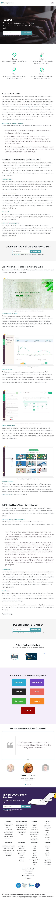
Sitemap (43, 894)
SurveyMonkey (47, 825)
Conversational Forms (8, 832)
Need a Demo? (31, 35)
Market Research (34, 836)
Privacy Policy (31, 894)
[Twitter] (25, 868)
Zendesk (34, 850)
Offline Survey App (8, 853)
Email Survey (8, 855)
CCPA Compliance (47, 860)
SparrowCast (21, 857)
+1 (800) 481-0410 (28, 873)
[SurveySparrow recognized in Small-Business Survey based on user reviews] (14, 657)
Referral (47, 855)
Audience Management (8, 836)
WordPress (34, 862)
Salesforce (34, 857)
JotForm (47, 839)
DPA (47, 857)
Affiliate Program (47, 862)
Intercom (34, 855)
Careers (47, 848)
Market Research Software (8, 850)
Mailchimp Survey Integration (34, 859)
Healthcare (34, 823)
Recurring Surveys (8, 829)
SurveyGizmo (47, 837)
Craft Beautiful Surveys (8, 823)
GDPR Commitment (47, 859)
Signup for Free (26, 32)
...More (21, 834)
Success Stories (21, 846)
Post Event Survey (21, 832)
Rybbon (34, 848)
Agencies (34, 825)
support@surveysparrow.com (28, 875)
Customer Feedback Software (9, 846)
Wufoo (47, 832)
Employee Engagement (34, 834)
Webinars (21, 855)
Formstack (47, 830)
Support (47, 850)
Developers (21, 859)
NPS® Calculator (21, 853)
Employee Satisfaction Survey (21, 825)
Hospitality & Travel (34, 829)
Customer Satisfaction (34, 832)
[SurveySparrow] (7, 3)
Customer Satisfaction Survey (21, 823)
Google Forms (47, 834)
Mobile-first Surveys (8, 834)
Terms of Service (37, 894)
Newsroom (47, 853)
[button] (25, 784)
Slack (34, 853)
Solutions (34, 821)
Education (34, 827)
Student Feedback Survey (21, 827)
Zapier (34, 860)
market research (7, 494)
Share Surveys (8, 825)
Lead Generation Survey (21, 829)
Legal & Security (47, 864)
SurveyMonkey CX (47, 827)
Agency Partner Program (21, 850)
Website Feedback (34, 839)
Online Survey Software (8, 848)
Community (21, 860)
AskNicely (47, 828)
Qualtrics (47, 835)
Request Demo (21, 848)
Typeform (47, 823)
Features (8, 821)
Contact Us (47, 846)
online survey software (29, 107)
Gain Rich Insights (8, 827)
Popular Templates (21, 821)
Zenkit (34, 846)
